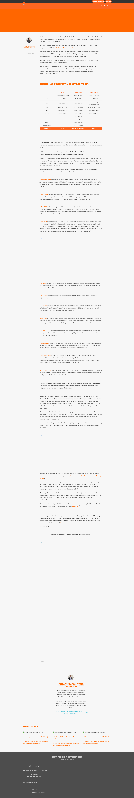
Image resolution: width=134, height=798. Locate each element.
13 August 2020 (44, 330)
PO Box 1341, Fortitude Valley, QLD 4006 (36, 770)
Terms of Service (34, 786)
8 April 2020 (43, 222)
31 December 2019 (45, 179)
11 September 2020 (45, 355)
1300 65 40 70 (35, 766)
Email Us (35, 774)
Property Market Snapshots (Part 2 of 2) (36, 737)
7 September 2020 (45, 343)
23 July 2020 (43, 318)
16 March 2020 (44, 207)
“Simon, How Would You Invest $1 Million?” (96, 737)
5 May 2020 (43, 283)
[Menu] (110, 5)
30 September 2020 (45, 370)
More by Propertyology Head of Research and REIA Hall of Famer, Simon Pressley (70, 712)
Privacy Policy (34, 789)
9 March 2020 (44, 194)
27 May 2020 (43, 295)
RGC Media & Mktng (40, 792)
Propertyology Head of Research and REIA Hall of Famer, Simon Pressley (29, 47)
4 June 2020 (43, 306)
